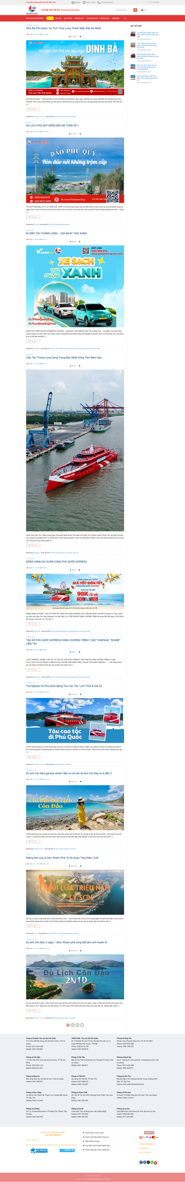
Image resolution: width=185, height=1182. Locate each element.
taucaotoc (74, 116)
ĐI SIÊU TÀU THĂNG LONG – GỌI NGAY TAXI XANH (56, 233)
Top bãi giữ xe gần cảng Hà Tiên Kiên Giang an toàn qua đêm (147, 35)
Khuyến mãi (30, 558)
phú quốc (64, 631)
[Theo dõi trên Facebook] (147, 2)
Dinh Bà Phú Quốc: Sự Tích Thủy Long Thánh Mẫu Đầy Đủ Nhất (63, 28)
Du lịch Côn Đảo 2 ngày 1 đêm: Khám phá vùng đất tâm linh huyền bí (66, 942)
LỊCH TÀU (68, 18)
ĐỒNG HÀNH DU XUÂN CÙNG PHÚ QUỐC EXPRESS (56, 561)
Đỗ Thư (45, 239)
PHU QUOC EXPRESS (34, 18)
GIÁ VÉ (58, 18)
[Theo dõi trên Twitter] (153, 2)
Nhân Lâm (46, 692)
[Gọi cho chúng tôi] (152, 1162)
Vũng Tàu (75, 553)
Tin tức (35, 25)
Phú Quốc (29, 25)
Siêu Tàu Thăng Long (80, 348)
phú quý (60, 224)
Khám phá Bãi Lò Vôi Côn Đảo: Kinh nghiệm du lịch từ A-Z (147, 78)
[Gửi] (135, 10)
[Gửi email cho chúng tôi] (155, 2)
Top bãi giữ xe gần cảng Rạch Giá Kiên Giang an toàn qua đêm (148, 56)
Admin (45, 568)
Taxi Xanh (97, 348)
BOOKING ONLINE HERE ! (70, 10)
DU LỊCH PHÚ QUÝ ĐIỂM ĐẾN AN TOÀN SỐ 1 (52, 125)
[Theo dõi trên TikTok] (151, 2)
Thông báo (30, 230)
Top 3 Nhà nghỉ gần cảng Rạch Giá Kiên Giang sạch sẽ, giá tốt (147, 45)
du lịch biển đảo (53, 224)
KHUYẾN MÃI (92, 18)
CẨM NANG (104, 18)
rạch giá (81, 631)
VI (144, 10)
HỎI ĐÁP (115, 18)
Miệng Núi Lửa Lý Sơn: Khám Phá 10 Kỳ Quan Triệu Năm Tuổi (62, 857)
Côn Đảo (52, 348)
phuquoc (56, 116)
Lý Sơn (28, 854)
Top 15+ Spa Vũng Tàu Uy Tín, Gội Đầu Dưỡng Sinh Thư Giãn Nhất (147, 67)
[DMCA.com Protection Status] (67, 1150)
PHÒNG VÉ (79, 18)
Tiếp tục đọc (33, 109)
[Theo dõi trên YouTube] (157, 2)
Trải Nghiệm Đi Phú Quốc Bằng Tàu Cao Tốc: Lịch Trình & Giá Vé (64, 686)
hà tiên (52, 631)
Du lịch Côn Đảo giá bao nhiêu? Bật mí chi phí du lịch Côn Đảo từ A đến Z (69, 773)
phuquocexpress (65, 116)
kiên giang (58, 631)
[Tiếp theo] (82, 1025)
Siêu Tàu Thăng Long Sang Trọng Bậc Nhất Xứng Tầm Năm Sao (64, 357)
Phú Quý (29, 122)
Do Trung (46, 34)
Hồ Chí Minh (59, 348)
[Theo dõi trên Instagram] (149, 2)
